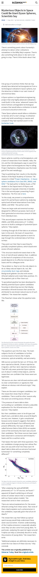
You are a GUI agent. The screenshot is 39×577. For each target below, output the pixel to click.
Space (3, 20)
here (24, 194)
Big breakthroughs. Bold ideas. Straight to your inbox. (20, 560)
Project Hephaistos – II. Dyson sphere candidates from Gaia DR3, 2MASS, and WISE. (19, 181)
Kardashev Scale (7, 123)
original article (27, 552)
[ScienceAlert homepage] (19, 2)
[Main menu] (3, 2)
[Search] (36, 2)
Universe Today (7, 552)
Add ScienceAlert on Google (13, 24)
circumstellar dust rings (10, 271)
